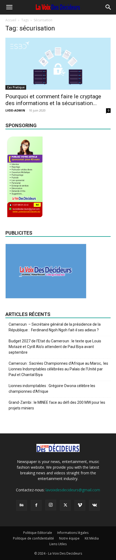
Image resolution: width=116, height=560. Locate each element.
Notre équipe (69, 538)
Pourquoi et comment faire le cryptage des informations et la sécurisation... (53, 99)
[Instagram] (50, 505)
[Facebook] (36, 505)
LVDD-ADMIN (15, 110)
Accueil (10, 20)
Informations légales (72, 532)
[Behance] (21, 505)
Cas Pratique (16, 87)
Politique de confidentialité (33, 538)
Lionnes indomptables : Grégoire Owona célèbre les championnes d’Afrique (52, 389)
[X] (65, 505)
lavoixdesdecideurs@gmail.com (73, 489)
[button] (9, 7)
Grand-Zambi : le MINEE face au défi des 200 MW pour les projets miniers (57, 405)
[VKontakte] (94, 505)
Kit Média (92, 538)
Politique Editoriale (37, 532)
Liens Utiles (58, 544)
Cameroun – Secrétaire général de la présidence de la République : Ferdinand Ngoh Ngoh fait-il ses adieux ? (55, 327)
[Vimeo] (79, 505)
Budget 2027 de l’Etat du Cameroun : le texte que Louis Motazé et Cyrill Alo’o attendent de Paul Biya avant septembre (55, 346)
